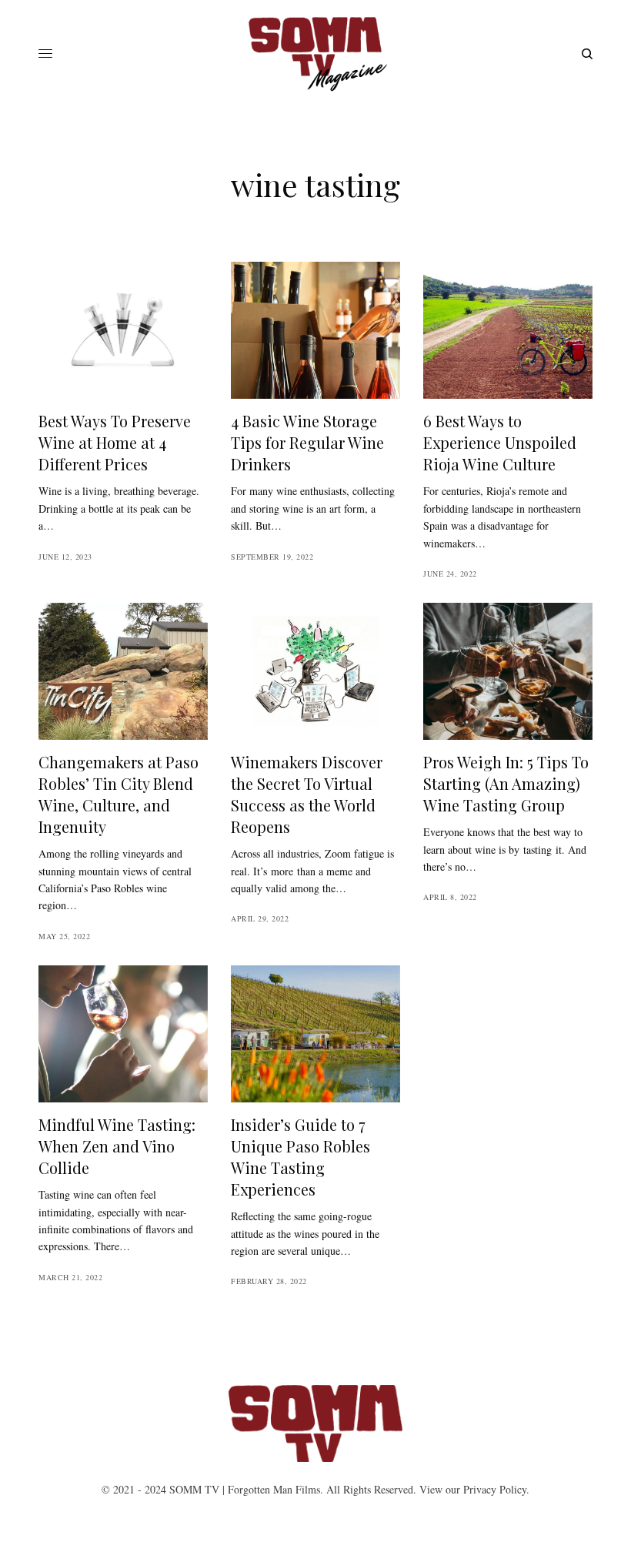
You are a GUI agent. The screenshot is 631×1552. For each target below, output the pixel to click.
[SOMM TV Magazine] (315, 53)
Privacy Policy (494, 1489)
